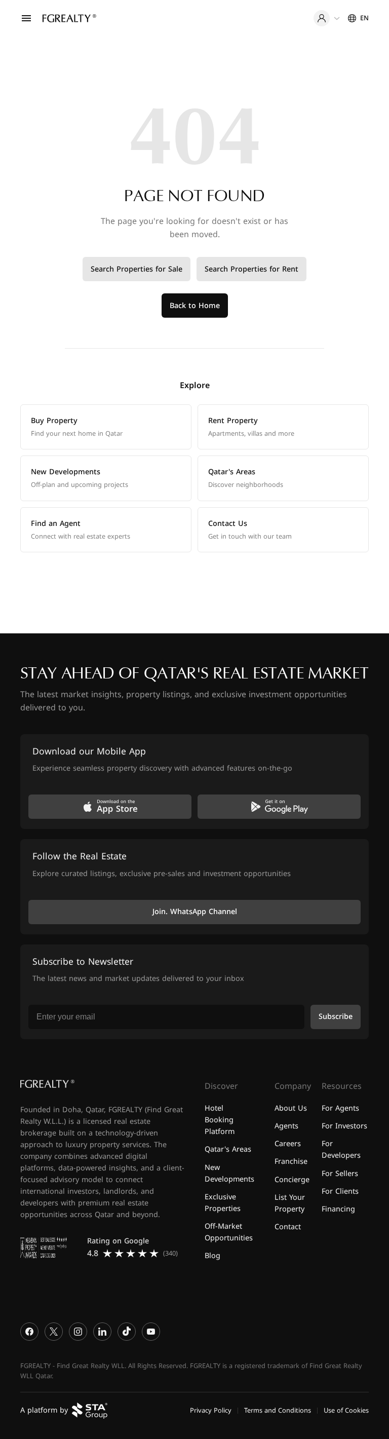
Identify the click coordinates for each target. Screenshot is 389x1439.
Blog (212, 1256)
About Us (291, 1109)
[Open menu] (26, 18)
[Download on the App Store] (109, 807)
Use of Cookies (346, 1411)
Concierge (292, 1180)
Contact (288, 1227)
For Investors (344, 1126)
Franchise (291, 1162)
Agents (286, 1126)
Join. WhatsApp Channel (194, 912)
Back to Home (195, 306)
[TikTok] (127, 1331)
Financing (338, 1209)
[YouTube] (151, 1331)
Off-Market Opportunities (229, 1232)
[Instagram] (78, 1331)
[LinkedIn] (102, 1331)
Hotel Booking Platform (220, 1120)
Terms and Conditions (277, 1411)
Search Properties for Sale (136, 269)
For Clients (340, 1191)
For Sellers (340, 1174)
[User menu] (327, 18)
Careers (288, 1144)
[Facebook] (29, 1331)
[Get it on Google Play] (279, 807)
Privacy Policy (210, 1411)
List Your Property (290, 1203)
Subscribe (336, 1017)
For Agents (340, 1109)
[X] (54, 1331)
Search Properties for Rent (251, 269)
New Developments (229, 1173)
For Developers (341, 1150)
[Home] (69, 18)
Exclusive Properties (223, 1203)
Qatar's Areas (228, 1150)
